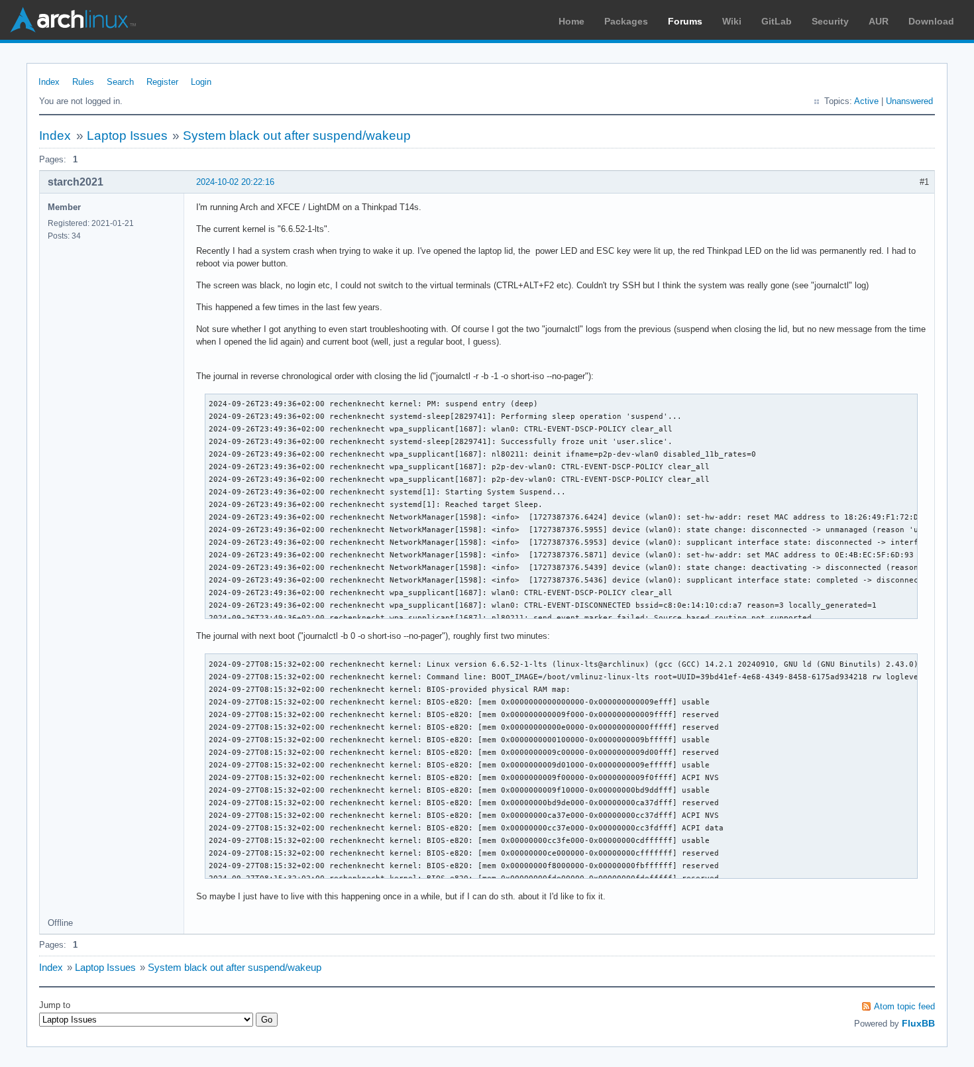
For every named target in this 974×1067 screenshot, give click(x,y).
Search (120, 82)
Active (866, 101)
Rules (83, 82)
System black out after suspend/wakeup (297, 135)
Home (571, 21)
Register (162, 82)
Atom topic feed (904, 1006)
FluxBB (918, 1023)
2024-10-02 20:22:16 (235, 182)
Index (49, 82)
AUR (879, 21)
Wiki (731, 21)
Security (830, 21)
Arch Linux (73, 20)
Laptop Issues (127, 135)
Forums (685, 21)
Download (931, 21)
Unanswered (909, 101)
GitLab (776, 21)
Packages (626, 21)
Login (201, 82)
